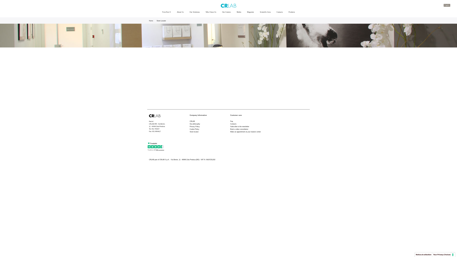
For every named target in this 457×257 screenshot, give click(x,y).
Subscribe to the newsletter (239, 126)
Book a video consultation (239, 129)
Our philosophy (195, 124)
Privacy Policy (195, 126)
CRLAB (192, 121)
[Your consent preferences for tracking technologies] (453, 254)
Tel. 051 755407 (154, 129)
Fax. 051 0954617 (155, 131)
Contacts (233, 124)
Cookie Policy (194, 129)
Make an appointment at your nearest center (245, 132)
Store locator (194, 132)
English (447, 5)
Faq (231, 121)
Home (151, 21)
